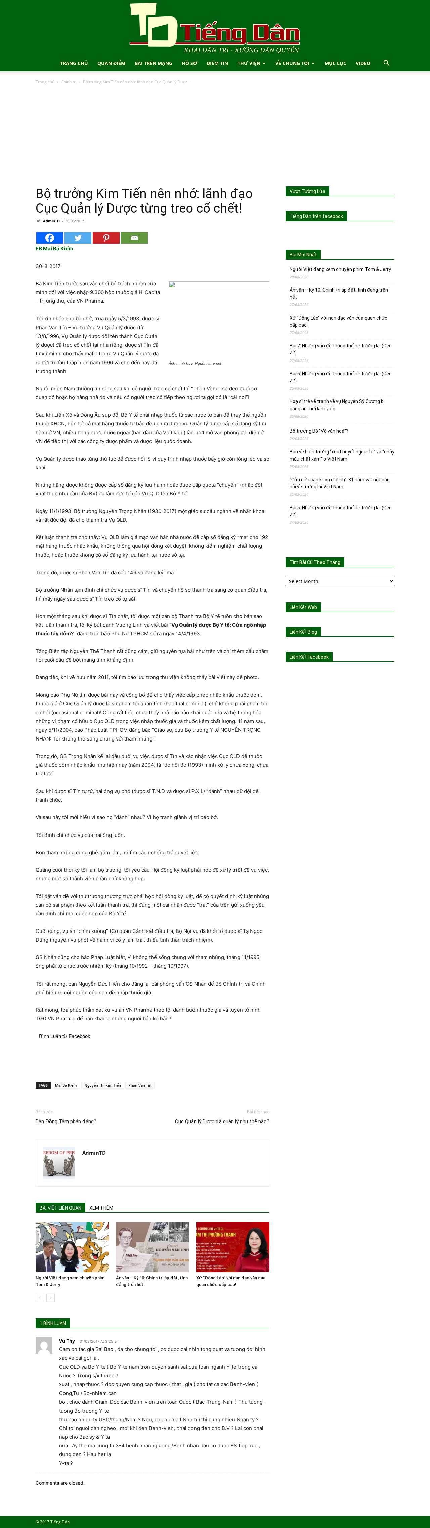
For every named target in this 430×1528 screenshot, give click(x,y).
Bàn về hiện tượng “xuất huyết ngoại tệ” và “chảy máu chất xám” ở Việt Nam (342, 455)
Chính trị (69, 82)
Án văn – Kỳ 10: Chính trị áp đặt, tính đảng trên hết (339, 293)
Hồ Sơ (189, 63)
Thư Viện (249, 63)
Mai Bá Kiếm (66, 1085)
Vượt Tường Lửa (307, 191)
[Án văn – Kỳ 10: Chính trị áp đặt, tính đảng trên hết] (152, 1247)
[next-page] (50, 1298)
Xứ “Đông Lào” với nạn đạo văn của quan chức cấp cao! (338, 321)
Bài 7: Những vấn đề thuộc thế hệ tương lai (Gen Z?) (341, 349)
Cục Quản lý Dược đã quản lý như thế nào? (222, 1121)
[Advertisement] (215, 136)
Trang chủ (45, 82)
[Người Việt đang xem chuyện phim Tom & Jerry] (72, 1247)
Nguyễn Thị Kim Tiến (102, 1085)
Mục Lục (335, 63)
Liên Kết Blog (303, 632)
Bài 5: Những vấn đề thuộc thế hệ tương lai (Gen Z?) (341, 511)
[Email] (134, 238)
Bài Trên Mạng (153, 63)
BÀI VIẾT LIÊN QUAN (60, 1208)
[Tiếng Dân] (215, 27)
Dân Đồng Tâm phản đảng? (66, 1121)
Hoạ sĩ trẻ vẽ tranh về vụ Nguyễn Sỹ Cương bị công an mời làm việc (337, 405)
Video (363, 63)
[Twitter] (77, 238)
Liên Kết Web (303, 607)
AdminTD (51, 220)
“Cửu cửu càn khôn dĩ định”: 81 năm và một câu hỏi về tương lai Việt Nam (340, 483)
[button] (386, 64)
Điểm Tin (217, 63)
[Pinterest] (106, 238)
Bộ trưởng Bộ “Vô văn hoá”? (319, 431)
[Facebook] (49, 238)
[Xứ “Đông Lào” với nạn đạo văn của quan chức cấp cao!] (232, 1247)
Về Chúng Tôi (292, 63)
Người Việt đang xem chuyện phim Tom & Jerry (340, 269)
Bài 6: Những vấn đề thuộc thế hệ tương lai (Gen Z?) (341, 377)
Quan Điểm (111, 63)
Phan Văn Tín (140, 1085)
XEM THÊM (101, 1208)
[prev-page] (40, 1298)
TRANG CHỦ (74, 63)
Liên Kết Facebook (309, 657)
